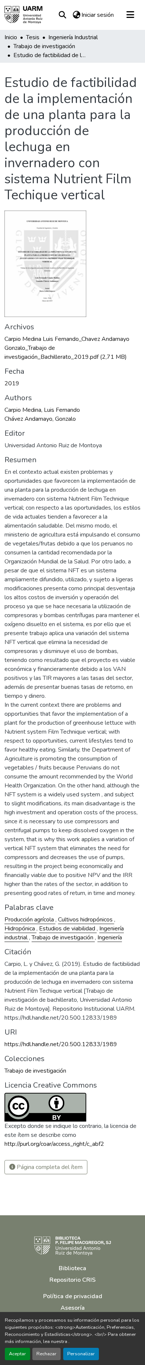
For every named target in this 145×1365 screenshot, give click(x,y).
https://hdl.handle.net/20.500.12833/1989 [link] (60, 1044)
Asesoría (73, 1308)
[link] (72, 348)
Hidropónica (20, 928)
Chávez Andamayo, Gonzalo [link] (40, 419)
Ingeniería (109, 937)
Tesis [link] (32, 37)
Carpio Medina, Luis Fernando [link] (42, 410)
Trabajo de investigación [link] (44, 46)
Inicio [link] (10, 37)
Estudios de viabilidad (68, 928)
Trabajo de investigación (63, 937)
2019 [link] (11, 383)
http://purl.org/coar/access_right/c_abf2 (54, 1144)
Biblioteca (72, 1268)
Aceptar (17, 1353)
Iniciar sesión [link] (97, 15)
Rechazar (46, 1353)
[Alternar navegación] (130, 15)
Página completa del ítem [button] (49, 1167)
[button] (23, 15)
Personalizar (81, 1353)
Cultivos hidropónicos (86, 919)
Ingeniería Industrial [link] (73, 37)
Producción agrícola (29, 919)
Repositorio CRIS (72, 1280)
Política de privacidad (72, 1296)
